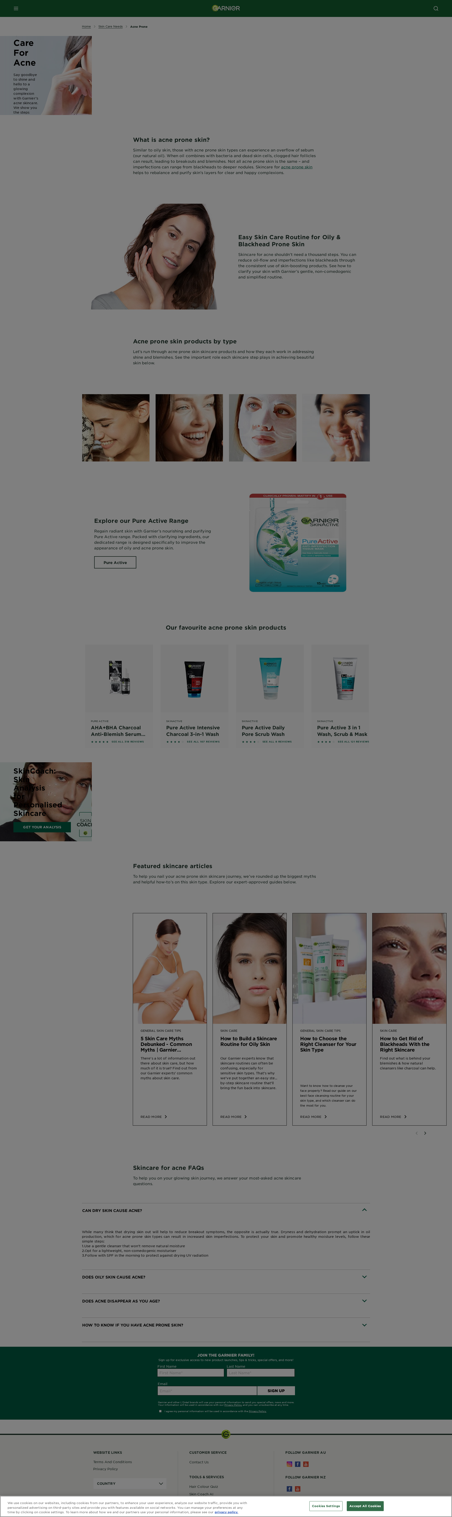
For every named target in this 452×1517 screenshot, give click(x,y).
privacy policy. (226, 1512)
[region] (226, 1506)
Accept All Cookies (365, 1506)
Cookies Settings (326, 1506)
